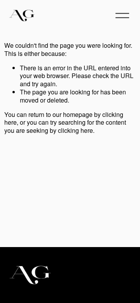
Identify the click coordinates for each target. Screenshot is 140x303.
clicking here (75, 130)
